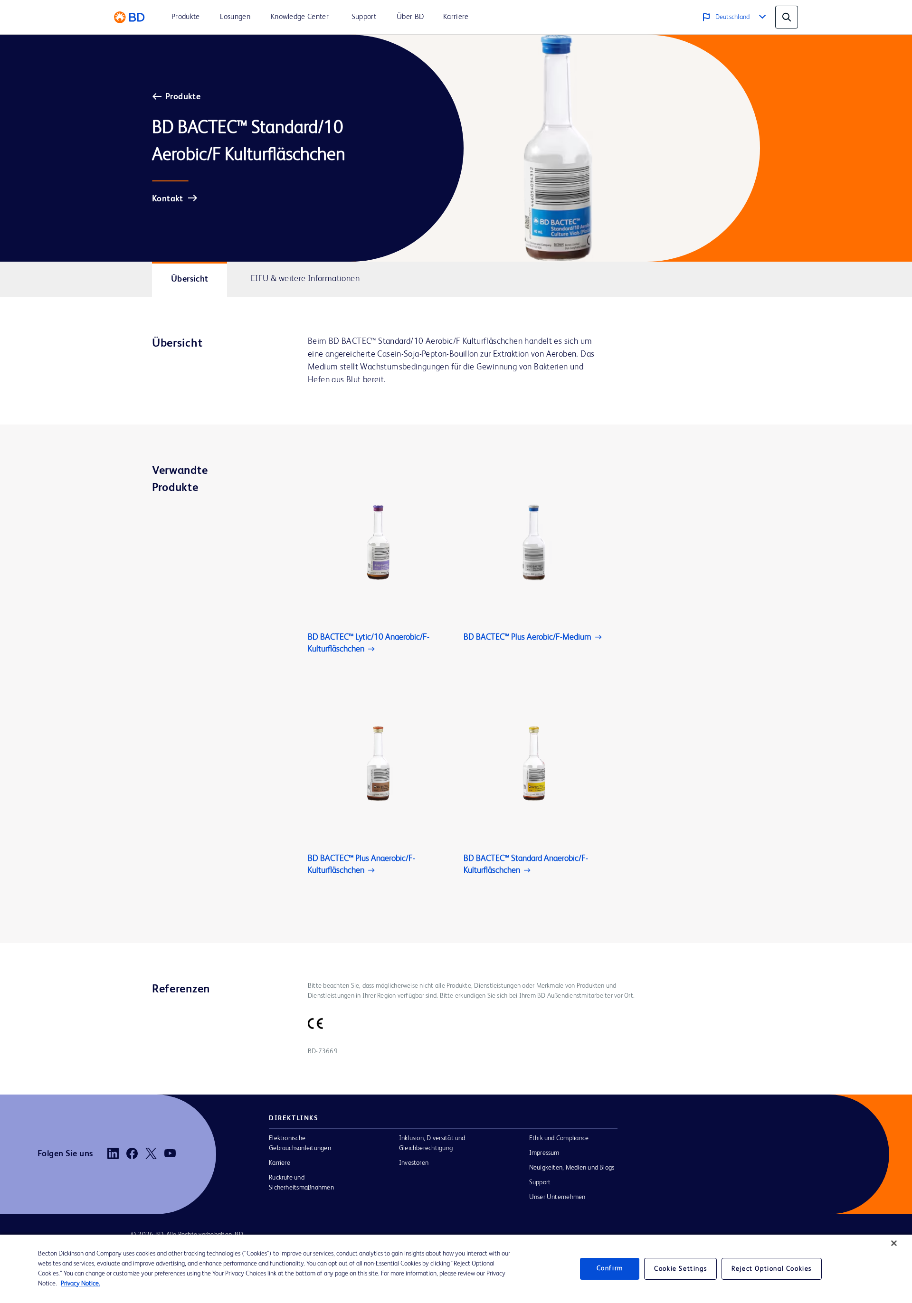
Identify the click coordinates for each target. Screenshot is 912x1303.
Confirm (610, 1268)
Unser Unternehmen (557, 1197)
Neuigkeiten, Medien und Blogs (572, 1167)
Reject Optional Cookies (772, 1268)
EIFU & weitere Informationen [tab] (305, 278)
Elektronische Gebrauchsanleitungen (300, 1143)
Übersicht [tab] (189, 279)
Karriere (279, 1163)
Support (540, 1182)
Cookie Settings (680, 1268)
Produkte (182, 97)
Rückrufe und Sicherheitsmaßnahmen (301, 1182)
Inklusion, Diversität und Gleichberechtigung (432, 1143)
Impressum (544, 1153)
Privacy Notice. (80, 1283)
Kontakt (167, 199)
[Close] (894, 1243)
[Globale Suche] (786, 17)
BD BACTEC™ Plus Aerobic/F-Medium (527, 637)
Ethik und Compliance (559, 1138)
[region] (456, 1269)
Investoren (413, 1163)
